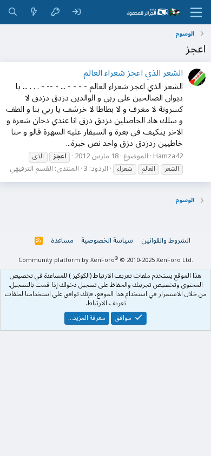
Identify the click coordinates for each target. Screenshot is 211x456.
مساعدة (62, 240)
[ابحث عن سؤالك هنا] (12, 12)
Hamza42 (168, 156)
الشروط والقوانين (165, 240)
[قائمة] (196, 12)
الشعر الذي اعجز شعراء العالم (133, 73)
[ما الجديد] (33, 12)
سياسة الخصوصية (107, 240)
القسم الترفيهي (31, 168)
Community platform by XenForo (105, 260)
